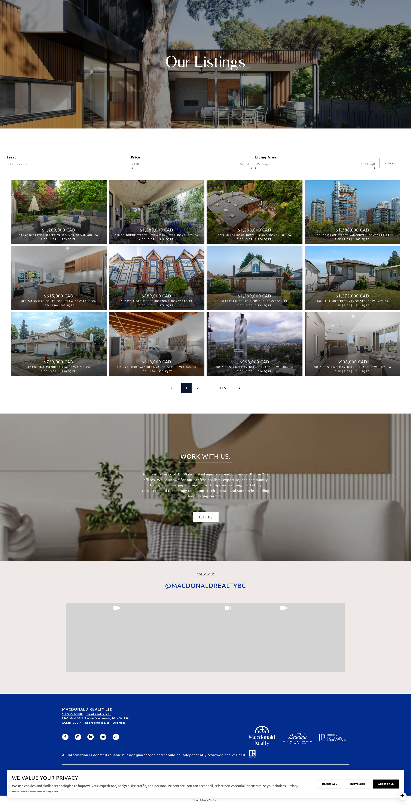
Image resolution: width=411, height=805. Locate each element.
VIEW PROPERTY (58, 210)
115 (222, 387)
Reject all (329, 784)
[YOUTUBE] (103, 737)
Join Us (205, 517)
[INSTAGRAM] (78, 737)
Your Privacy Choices (205, 800)
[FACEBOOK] (65, 737)
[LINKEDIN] (90, 737)
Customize (357, 784)
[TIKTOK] (116, 737)
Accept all (386, 784)
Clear (390, 163)
